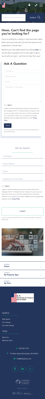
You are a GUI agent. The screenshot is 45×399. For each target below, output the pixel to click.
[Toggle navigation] (41, 5)
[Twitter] (30, 369)
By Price (7, 283)
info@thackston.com (24, 359)
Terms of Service (8, 131)
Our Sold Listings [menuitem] (8, 325)
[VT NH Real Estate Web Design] (22, 383)
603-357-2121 (36, 5)
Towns (6, 266)
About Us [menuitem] (5, 337)
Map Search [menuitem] (6, 319)
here (36, 50)
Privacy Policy (33, 129)
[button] (35, 17)
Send (8, 125)
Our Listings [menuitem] (6, 322)
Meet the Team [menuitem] (7, 340)
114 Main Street (23, 354)
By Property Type (11, 275)
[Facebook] (15, 369)
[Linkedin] (23, 369)
